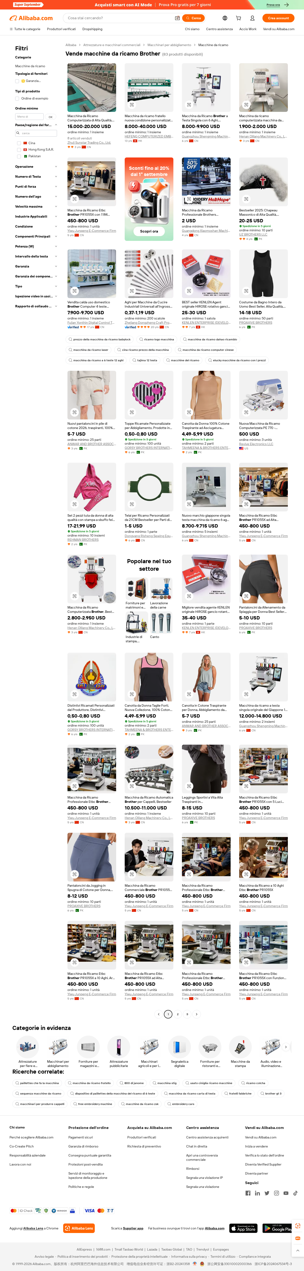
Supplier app (133, 1228)
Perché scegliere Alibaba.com (31, 1137)
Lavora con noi (20, 1164)
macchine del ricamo (185, 360)
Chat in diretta (196, 1146)
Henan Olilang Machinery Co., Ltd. (263, 136)
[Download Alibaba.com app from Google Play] (278, 1228)
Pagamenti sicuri (80, 1137)
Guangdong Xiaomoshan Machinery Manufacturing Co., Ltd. (206, 231)
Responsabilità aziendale (28, 1155)
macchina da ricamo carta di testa (192, 1093)
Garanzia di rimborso (83, 1146)
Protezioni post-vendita (85, 1164)
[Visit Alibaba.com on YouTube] (286, 1193)
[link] (298, 1226)
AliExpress (84, 1249)
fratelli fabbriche (240, 1093)
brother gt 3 (273, 1093)
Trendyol (202, 1249)
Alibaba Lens (33, 1228)
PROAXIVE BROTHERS (255, 322)
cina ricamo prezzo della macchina (145, 350)
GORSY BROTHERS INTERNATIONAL (149, 448)
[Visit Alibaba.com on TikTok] (295, 1193)
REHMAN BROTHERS (83, 540)
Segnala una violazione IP (204, 1178)
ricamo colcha (255, 1083)
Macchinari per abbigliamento (169, 45)
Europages (221, 1249)
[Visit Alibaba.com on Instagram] (276, 1193)
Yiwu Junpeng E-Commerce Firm (91, 231)
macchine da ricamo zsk (142, 1104)
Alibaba (71, 45)
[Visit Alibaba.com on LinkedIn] (257, 1193)
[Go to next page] (196, 1014)
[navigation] (36, 530)
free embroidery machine (95, 1104)
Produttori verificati (141, 1137)
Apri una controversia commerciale (202, 1157)
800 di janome (134, 1083)
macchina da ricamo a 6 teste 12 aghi (98, 360)
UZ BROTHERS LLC (253, 234)
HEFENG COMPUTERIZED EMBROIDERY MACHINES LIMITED (149, 136)
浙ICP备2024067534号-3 (273, 1264)
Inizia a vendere (256, 1146)
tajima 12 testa (147, 360)
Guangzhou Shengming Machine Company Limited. (206, 136)
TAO (189, 1249)
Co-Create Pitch (22, 1146)
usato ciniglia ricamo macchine (211, 1083)
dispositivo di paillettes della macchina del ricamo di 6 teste (115, 1093)
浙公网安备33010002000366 (229, 1264)
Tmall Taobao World (128, 1249)
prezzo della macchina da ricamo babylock (101, 339)
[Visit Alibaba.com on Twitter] (267, 1193)
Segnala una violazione (202, 1187)
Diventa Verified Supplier (263, 1164)
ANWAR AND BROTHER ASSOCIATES (91, 444)
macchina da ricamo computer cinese (208, 350)
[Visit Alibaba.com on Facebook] (248, 1193)
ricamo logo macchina (159, 339)
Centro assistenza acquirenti (207, 1137)
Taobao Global (171, 1249)
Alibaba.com (214, 1228)
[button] (177, 18)
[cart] (239, 19)
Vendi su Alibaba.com (260, 1137)
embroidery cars (183, 1104)
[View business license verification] (195, 1263)
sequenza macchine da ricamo (40, 1093)
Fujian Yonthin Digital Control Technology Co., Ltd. (91, 322)
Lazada (152, 1249)
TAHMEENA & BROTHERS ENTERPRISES (206, 448)
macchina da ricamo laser (90, 350)
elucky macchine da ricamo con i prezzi (239, 360)
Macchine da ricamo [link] (213, 45)
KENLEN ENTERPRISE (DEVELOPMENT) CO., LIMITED (206, 322)
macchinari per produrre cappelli (42, 1104)
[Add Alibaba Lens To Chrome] (79, 1228)
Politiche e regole (81, 1187)
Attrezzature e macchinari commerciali (111, 45)
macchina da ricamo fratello (92, 1083)
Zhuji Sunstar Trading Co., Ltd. (89, 142)
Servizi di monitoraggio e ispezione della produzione (87, 1175)
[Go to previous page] (158, 1014)
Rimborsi (192, 1169)
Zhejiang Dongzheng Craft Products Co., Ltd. (149, 322)
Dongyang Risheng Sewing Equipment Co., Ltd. (149, 536)
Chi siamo (17, 1127)
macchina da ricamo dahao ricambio (212, 339)
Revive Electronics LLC (256, 444)
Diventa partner (256, 1173)
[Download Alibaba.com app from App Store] (243, 1228)
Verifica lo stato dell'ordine (264, 1155)
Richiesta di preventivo (144, 1146)
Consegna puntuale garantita (89, 1155)
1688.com (103, 1249)
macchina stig (166, 1083)
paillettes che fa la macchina (39, 1083)
